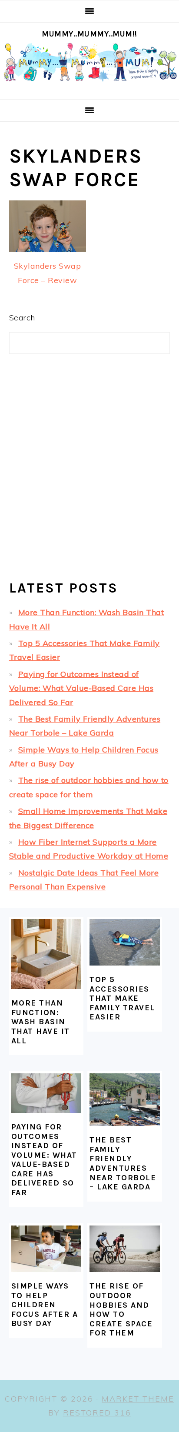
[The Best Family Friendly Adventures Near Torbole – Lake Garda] (125, 1099)
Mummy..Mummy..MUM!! (89, 34)
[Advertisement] (89, 474)
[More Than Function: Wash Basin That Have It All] (46, 954)
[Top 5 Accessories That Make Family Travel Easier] (125, 942)
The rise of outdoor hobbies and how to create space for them (121, 1309)
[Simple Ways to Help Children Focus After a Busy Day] (46, 1249)
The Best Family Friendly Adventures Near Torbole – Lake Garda (123, 1163)
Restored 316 (97, 1413)
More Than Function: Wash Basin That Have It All (40, 1021)
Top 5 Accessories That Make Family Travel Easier (122, 998)
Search (22, 318)
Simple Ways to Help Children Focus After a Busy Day (44, 1304)
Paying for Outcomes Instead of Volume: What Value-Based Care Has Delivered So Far (81, 688)
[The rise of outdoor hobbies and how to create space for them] (125, 1249)
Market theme (138, 1399)
